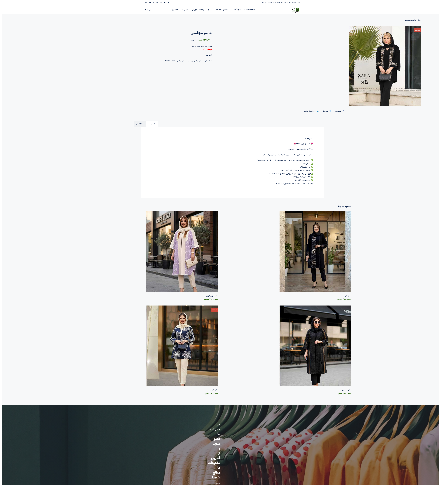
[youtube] (157, 2)
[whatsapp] (153, 2)
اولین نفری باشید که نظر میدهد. (201, 46)
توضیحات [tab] (151, 123)
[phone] (142, 2)
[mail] (146, 2)
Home (419, 20)
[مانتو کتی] (287, 251)
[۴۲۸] (325, 66)
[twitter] (165, 2)
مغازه (414, 20)
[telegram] (150, 2)
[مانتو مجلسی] (287, 346)
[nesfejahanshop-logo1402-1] (295, 6)
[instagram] (161, 2)
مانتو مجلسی (198, 61)
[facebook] (168, 2)
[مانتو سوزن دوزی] (154, 251)
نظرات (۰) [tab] (139, 123)
